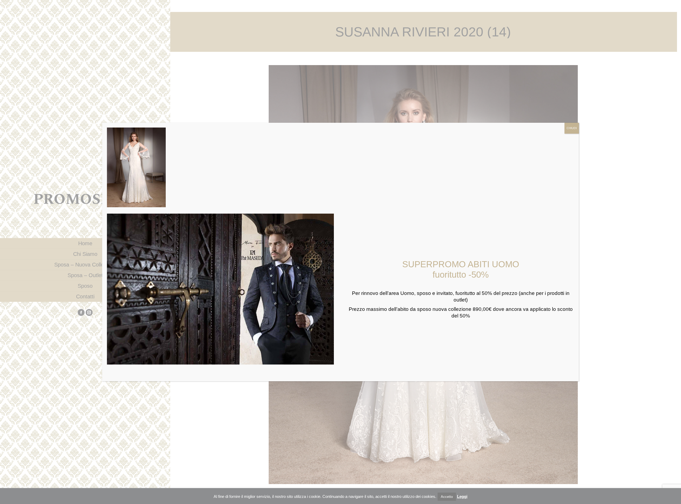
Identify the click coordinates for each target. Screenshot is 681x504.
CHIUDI (572, 128)
